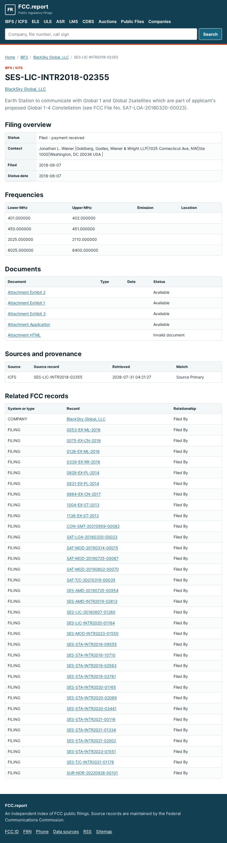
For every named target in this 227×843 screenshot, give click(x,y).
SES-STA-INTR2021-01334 (91, 729)
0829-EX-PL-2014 (83, 472)
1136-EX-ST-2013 (83, 515)
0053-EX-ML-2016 (83, 429)
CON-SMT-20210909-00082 (93, 526)
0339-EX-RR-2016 (83, 461)
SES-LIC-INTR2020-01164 (91, 622)
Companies (159, 21)
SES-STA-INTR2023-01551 (91, 751)
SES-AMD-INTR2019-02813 (92, 601)
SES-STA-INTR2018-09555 (92, 644)
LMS (73, 21)
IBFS (24, 57)
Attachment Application (29, 324)
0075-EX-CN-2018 (84, 440)
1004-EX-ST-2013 (83, 504)
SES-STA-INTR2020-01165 (91, 687)
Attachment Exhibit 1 (26, 302)
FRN (27, 831)
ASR (60, 21)
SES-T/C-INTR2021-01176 (90, 762)
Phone (42, 831)
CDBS (88, 21)
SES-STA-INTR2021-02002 (91, 740)
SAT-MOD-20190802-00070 (93, 569)
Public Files (132, 21)
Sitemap (104, 831)
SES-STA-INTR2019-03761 (91, 676)
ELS (35, 21)
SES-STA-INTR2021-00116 (91, 719)
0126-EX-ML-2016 (83, 451)
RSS (87, 831)
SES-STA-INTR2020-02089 (92, 697)
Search (210, 34)
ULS (48, 21)
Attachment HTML (24, 335)
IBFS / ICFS (16, 21)
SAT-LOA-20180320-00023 (92, 537)
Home (10, 57)
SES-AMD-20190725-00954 (92, 590)
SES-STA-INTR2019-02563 (92, 665)
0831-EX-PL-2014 (83, 483)
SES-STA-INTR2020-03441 (92, 708)
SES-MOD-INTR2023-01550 (92, 633)
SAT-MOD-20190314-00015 (92, 547)
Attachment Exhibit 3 (27, 313)
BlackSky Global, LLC (51, 57)
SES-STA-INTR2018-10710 (91, 655)
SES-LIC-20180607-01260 (91, 612)
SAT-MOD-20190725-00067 (92, 558)
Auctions (108, 21)
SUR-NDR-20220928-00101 (92, 772)
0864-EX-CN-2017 (84, 494)
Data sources (66, 831)
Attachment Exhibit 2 (26, 292)
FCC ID (12, 831)
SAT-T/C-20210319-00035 (91, 580)
